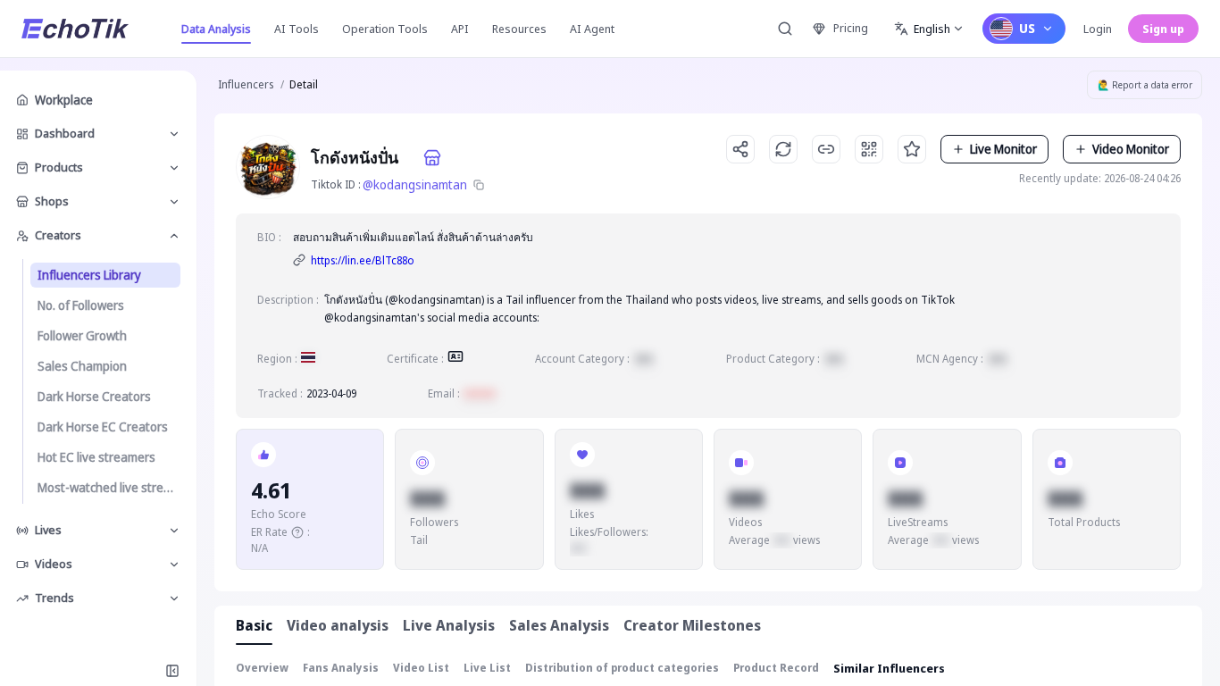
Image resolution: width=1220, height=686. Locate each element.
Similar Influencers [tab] (889, 668)
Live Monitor (1003, 148)
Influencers (245, 84)
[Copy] (479, 185)
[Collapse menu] (172, 670)
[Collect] (912, 149)
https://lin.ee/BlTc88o (362, 260)
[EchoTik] (75, 28)
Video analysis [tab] (338, 625)
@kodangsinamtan (415, 184)
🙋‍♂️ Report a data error (1145, 85)
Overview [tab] (262, 667)
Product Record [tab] (776, 667)
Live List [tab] (487, 667)
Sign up (1163, 29)
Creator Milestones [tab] (692, 625)
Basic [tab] (254, 625)
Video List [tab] (421, 667)
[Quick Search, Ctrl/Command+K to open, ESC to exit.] (785, 28)
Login (1097, 29)
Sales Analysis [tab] (559, 625)
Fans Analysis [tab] (341, 667)
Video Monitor (1130, 148)
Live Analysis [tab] (449, 625)
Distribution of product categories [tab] (622, 667)
